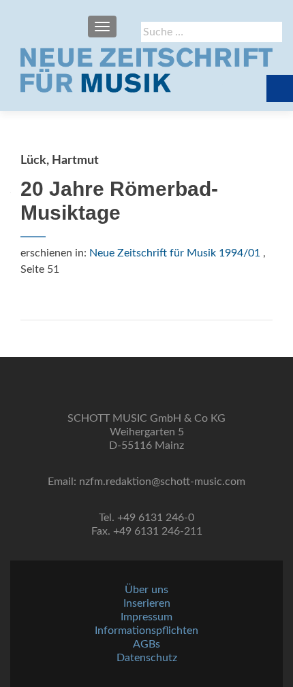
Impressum (146, 616)
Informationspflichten (146, 630)
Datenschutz (147, 657)
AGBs (146, 644)
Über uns (146, 589)
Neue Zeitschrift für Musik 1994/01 (174, 253)
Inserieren (146, 603)
